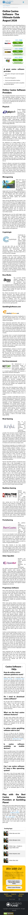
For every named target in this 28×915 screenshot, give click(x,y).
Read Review (17, 45)
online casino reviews (18, 738)
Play (18, 42)
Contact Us (13, 894)
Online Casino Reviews (14, 887)
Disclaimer (21, 894)
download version (8, 678)
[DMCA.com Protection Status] (8, 914)
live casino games (10, 816)
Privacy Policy (9, 896)
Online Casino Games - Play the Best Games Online (14, 882)
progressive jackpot (14, 812)
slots (17, 811)
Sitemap (20, 896)
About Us (6, 894)
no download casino (19, 678)
